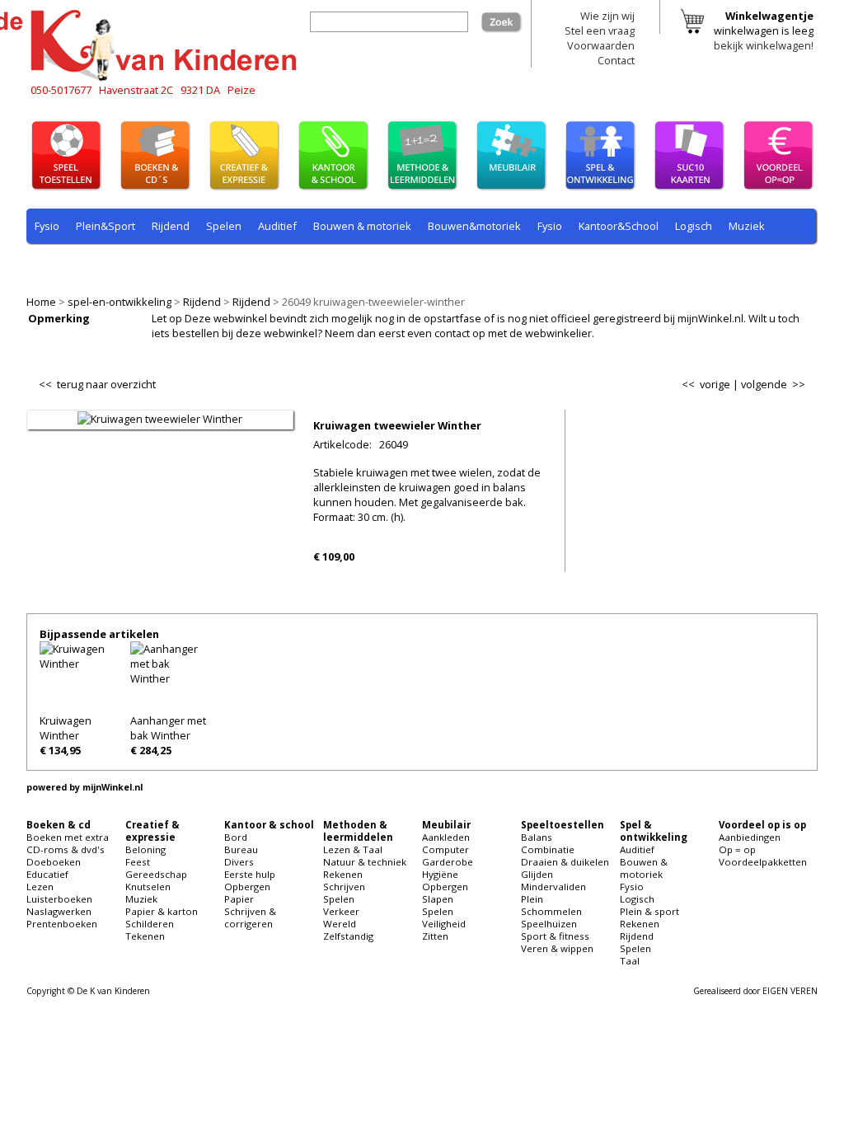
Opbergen (247, 886)
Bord (235, 837)
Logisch (693, 225)
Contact (616, 60)
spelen (405, 264)
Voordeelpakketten (763, 862)
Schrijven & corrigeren (250, 917)
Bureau (241, 849)
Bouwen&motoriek (474, 225)
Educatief (47, 874)
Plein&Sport (105, 225)
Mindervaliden (553, 886)
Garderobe (447, 862)
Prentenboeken (61, 923)
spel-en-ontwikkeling (119, 301)
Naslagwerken (58, 911)
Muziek (747, 225)
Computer (445, 849)
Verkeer (341, 911)
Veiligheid (444, 923)
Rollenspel (257, 264)
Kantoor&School (619, 225)
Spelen (223, 225)
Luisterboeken (59, 899)
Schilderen (149, 923)
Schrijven (344, 886)
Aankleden (446, 837)
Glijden (537, 874)
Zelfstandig (348, 936)
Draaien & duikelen (565, 862)
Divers (239, 862)
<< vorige (706, 384)
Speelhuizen (549, 923)
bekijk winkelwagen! (764, 45)
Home (41, 301)
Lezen (40, 886)
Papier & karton (161, 911)
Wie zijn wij (607, 15)
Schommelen (551, 911)
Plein (532, 899)
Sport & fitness (555, 936)
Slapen (437, 899)
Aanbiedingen (750, 837)
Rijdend (202, 301)
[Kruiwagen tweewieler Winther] (159, 418)
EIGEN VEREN (790, 991)
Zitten (435, 936)
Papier (239, 899)
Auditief (277, 225)
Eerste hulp (249, 874)
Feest (137, 862)
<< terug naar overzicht (97, 381)
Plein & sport (66, 264)
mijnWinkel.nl (112, 787)
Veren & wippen (557, 948)
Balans (536, 837)
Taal (362, 264)
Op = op (737, 849)
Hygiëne (440, 874)
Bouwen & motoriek (362, 225)
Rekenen (137, 264)
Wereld (339, 923)
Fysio (47, 225)
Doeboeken (53, 862)
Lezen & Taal (352, 849)
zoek (510, 19)
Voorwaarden (601, 45)
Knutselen (148, 886)
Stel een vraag (600, 30)
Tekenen (145, 936)
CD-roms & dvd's (65, 849)
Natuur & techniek (364, 862)
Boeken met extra (67, 837)
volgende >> (773, 384)
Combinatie (547, 849)
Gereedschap (156, 874)
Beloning (145, 849)
